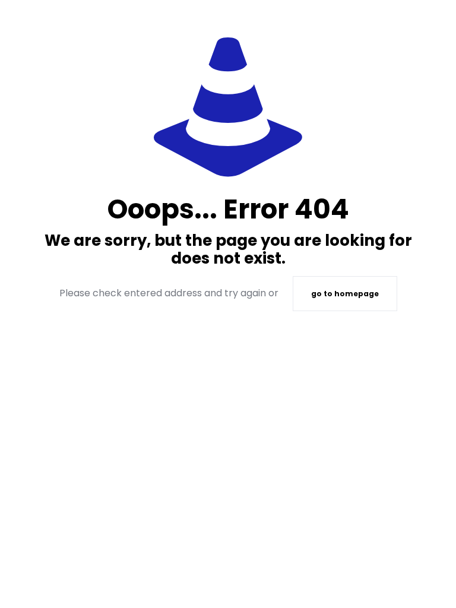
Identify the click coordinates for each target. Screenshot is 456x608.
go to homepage (345, 294)
